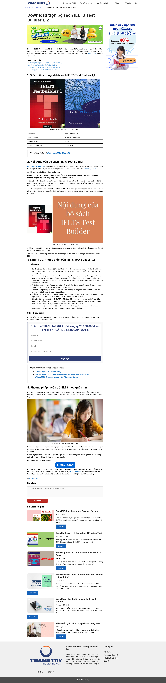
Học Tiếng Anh (102, 3)
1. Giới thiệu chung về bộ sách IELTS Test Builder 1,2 (45, 63)
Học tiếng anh (75, 472)
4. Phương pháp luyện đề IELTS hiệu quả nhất (43, 70)
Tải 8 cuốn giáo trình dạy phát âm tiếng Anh (78, 623)
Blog (117, 3)
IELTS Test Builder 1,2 (35, 166)
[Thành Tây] (38, 3)
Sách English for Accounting (48, 371)
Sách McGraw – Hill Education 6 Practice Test (79, 533)
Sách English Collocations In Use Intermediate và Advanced (62, 374)
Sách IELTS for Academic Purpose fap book (78, 511)
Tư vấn (128, 3)
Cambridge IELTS (90, 169)
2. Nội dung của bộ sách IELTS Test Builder (42, 65)
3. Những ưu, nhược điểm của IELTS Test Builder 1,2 (45, 67)
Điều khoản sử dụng (110, 658)
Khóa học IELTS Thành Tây (59, 153)
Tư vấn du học (86, 3)
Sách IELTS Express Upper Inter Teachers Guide (56, 377)
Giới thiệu (107, 652)
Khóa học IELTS (69, 3)
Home (27, 7)
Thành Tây (92, 53)
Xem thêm (61, 526)
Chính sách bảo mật (110, 655)
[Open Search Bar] (136, 3)
